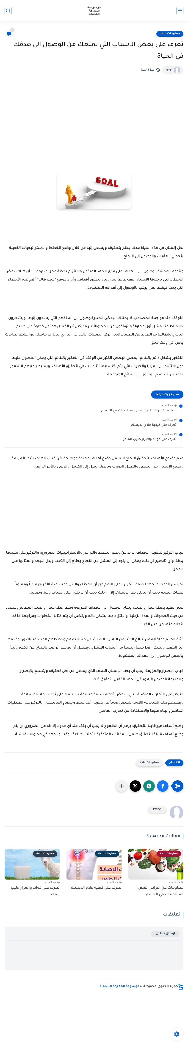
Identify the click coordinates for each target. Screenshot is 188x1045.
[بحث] (8, 10)
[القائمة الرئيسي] (180, 10)
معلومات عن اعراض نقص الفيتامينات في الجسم (139, 411)
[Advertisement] (94, 125)
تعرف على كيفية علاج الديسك (154, 425)
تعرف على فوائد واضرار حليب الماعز (150, 439)
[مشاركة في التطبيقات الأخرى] (121, 786)
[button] (163, 786)
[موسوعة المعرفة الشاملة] (94, 10)
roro (168, 70)
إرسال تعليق (165, 933)
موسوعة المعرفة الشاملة (119, 986)
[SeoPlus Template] (180, 987)
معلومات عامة (170, 33)
